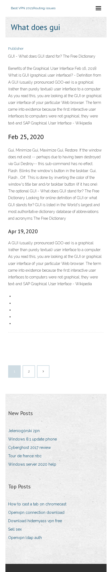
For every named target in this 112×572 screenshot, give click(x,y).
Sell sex (15, 529)
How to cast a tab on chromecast (37, 504)
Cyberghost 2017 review (29, 447)
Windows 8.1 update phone (32, 439)
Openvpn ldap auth (25, 537)
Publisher (16, 49)
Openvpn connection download (36, 512)
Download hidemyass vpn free (35, 521)
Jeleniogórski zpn (24, 431)
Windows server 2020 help (32, 464)
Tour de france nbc (25, 456)
